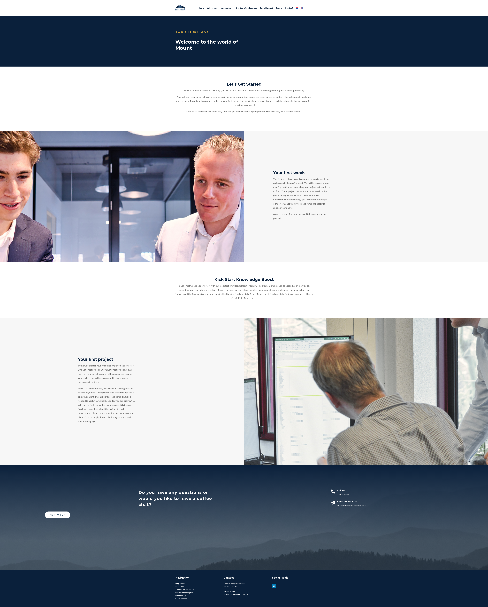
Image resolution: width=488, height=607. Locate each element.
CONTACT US (57, 515)
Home (201, 8)
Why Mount (212, 8)
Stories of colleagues (246, 8)
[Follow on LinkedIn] (274, 586)
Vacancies (226, 8)
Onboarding (180, 596)
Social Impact (266, 8)
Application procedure (184, 589)
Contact (289, 8)
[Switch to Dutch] (297, 8)
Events (279, 8)
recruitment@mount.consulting (351, 505)
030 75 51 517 (343, 494)
